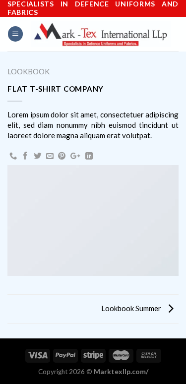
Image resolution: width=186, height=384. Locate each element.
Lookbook (28, 71)
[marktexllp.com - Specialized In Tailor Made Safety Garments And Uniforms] (101, 34)
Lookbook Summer (132, 308)
